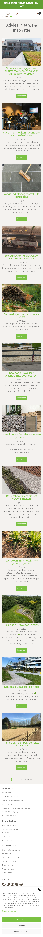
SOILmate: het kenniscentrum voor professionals (21, 134)
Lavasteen (6, 854)
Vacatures (6, 793)
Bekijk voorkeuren (21, 932)
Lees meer (21, 96)
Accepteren (21, 919)
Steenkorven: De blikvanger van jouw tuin (21, 436)
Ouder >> (28, 780)
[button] (40, 889)
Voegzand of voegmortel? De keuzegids (21, 195)
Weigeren (21, 925)
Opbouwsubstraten (10, 858)
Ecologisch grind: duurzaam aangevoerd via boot (21, 257)
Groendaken (7, 873)
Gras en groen (8, 869)
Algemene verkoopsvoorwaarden (16, 808)
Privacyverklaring (9, 816)
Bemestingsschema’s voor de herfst (21, 316)
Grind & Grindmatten (11, 850)
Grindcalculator (9, 837)
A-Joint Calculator (10, 840)
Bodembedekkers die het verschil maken (21, 497)
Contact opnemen (10, 797)
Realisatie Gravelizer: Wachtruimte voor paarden (21, 374)
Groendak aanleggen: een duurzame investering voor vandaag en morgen (21, 71)
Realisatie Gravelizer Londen (21, 625)
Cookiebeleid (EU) (10, 812)
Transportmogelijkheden (13, 800)
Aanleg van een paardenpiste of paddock (21, 744)
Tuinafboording (9, 861)
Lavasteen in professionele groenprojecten (21, 562)
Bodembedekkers (10, 865)
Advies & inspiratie (10, 825)
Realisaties (6, 833)
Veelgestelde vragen (11, 829)
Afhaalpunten (8, 804)
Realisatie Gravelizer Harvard (21, 687)
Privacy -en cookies (9, 911)
